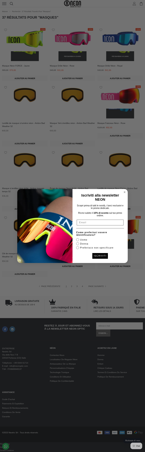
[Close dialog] (124, 192)
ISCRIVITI (100, 256)
